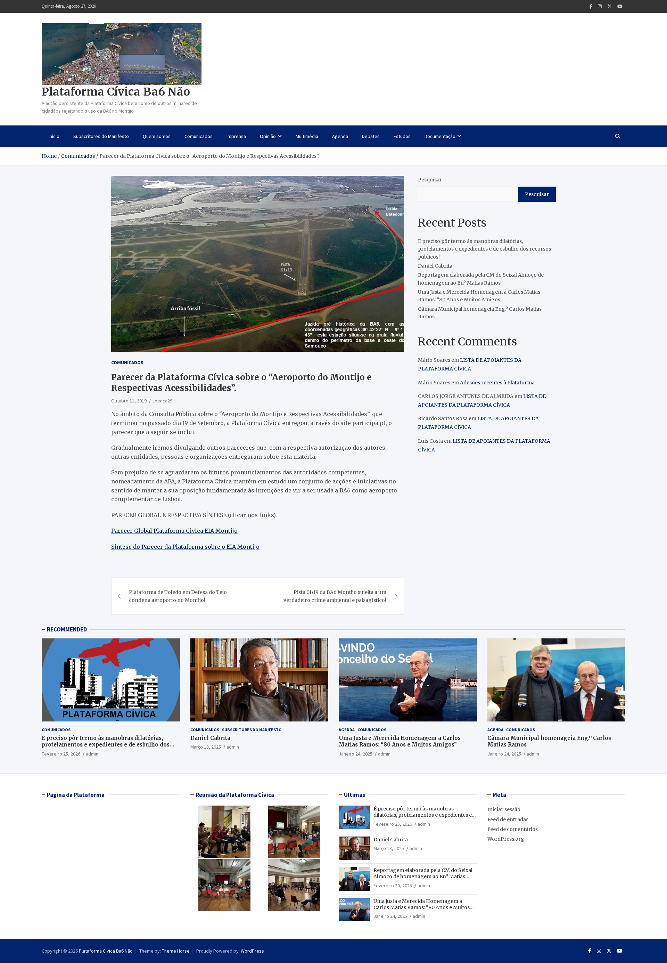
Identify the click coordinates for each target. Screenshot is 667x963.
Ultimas (354, 795)
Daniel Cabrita (435, 266)
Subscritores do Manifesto (101, 136)
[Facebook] (591, 6)
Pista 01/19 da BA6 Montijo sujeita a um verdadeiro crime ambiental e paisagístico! (334, 596)
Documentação (440, 136)
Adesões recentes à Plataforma (497, 383)
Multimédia (307, 136)
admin (92, 754)
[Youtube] (620, 6)
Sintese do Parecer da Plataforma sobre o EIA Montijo (185, 546)
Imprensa (236, 136)
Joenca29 (162, 401)
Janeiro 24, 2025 (355, 754)
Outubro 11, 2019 (129, 401)
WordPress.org (505, 839)
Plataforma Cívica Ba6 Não (116, 92)
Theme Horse (176, 951)
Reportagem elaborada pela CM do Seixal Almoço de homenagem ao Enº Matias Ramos (422, 876)
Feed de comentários (512, 829)
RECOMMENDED (67, 629)
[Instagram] (599, 6)
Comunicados (198, 136)
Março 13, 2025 (205, 747)
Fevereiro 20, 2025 (392, 885)
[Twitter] (609, 6)
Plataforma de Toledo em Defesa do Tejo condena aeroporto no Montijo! (178, 596)
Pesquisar (430, 180)
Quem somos (157, 136)
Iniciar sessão (503, 809)
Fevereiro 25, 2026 (61, 754)
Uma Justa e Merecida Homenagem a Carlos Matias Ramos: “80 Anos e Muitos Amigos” (400, 741)
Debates (371, 136)
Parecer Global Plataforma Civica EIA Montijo (174, 530)
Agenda (340, 136)
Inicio (54, 136)
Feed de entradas (507, 819)
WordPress (252, 951)
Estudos (402, 136)
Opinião (268, 136)
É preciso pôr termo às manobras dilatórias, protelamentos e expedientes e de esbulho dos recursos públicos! (484, 249)
